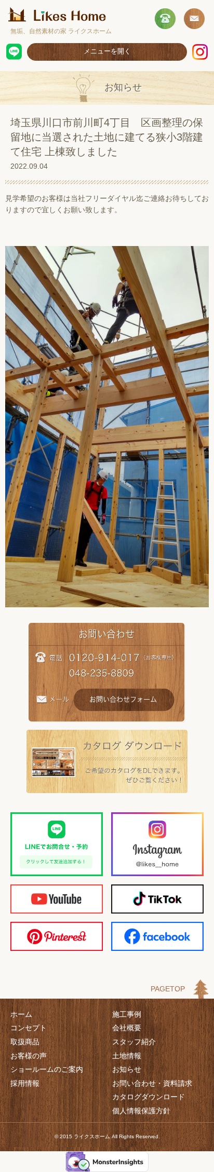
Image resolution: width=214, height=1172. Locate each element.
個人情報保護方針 (141, 1111)
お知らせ (126, 1069)
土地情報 (126, 1056)
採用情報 (24, 1083)
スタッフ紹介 (134, 1042)
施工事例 (126, 1014)
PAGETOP (168, 989)
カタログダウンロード (148, 1097)
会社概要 (126, 1028)
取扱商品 (24, 1042)
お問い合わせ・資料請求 (152, 1083)
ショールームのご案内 (46, 1069)
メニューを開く (107, 51)
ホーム (21, 1014)
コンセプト (28, 1028)
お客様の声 (28, 1056)
